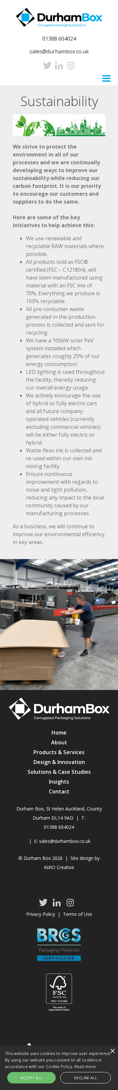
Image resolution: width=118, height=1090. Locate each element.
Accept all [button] (32, 1077)
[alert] (59, 1067)
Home (59, 732)
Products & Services (59, 752)
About (59, 742)
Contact (59, 791)
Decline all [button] (85, 1077)
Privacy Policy (40, 914)
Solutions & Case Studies (59, 771)
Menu (106, 77)
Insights (59, 781)
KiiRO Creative (59, 867)
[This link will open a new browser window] (47, 65)
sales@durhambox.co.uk (59, 51)
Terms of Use (77, 914)
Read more (85, 1066)
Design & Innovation (59, 762)
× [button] (112, 1051)
